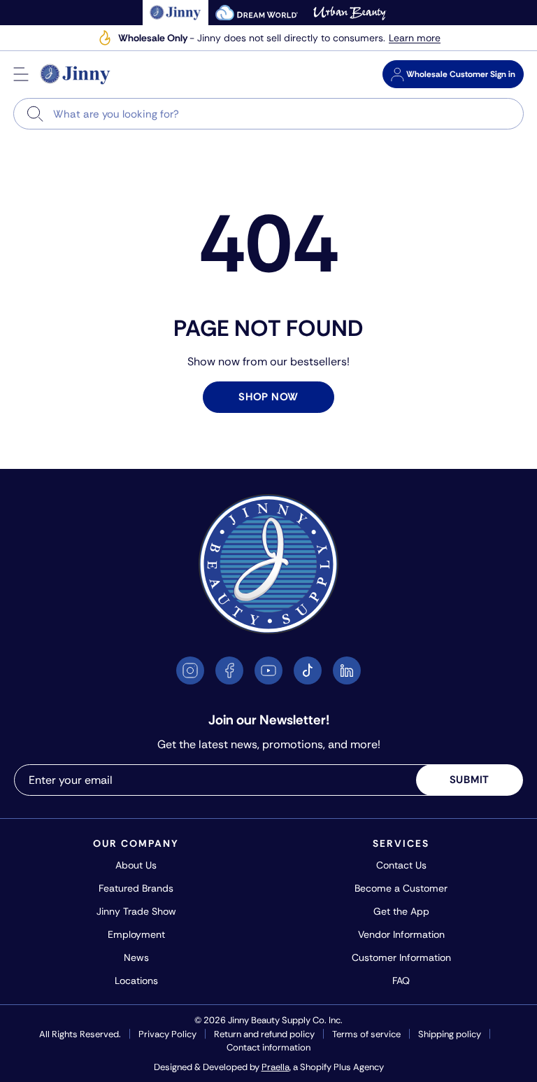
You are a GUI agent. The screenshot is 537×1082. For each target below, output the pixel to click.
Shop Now (268, 397)
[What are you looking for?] (35, 113)
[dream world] (256, 12)
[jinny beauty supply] (176, 12)
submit (470, 780)
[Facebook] (229, 670)
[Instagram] (190, 670)
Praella (275, 1067)
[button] (21, 74)
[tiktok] (308, 670)
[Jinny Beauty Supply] (75, 74)
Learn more (415, 38)
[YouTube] (268, 670)
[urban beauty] (349, 12)
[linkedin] (347, 670)
